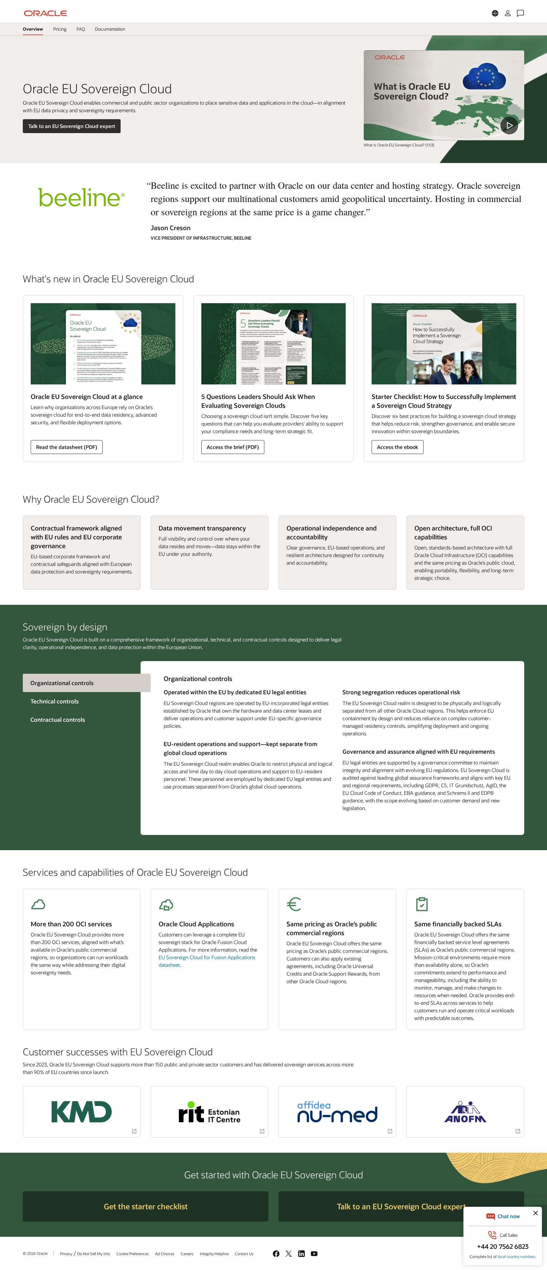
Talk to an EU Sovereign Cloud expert (71, 126)
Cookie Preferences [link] (132, 1253)
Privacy (66, 1253)
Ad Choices (164, 1253)
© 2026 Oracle (35, 1253)
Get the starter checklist (146, 1206)
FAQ (81, 29)
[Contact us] (520, 13)
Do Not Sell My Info (93, 1253)
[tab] (82, 701)
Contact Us (244, 1253)
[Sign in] (508, 13)
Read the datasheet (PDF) (66, 447)
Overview (33, 29)
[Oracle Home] (45, 13)
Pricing (59, 29)
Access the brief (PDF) (233, 447)
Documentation (110, 30)
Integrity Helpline (214, 1253)
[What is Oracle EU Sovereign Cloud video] (444, 95)
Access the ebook (397, 447)
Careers (187, 1253)
